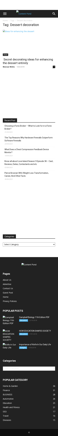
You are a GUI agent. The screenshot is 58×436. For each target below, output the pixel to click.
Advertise (7, 284)
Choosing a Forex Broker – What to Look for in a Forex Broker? (28, 127)
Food (5, 55)
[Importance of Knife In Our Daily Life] (10, 347)
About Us (7, 280)
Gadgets (23, 348)
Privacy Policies (10, 301)
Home (5, 20)
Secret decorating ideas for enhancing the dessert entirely (28, 61)
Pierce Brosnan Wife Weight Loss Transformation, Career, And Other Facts (27, 174)
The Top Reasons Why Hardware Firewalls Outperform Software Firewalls (29, 139)
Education (23, 320)
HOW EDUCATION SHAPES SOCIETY (35, 331)
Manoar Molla (9, 67)
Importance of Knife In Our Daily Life (35, 344)
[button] (4, 14)
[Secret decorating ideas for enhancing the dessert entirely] (29, 43)
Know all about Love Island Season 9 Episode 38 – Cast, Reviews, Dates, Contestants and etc (29, 162)
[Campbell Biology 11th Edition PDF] (10, 320)
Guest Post (8, 292)
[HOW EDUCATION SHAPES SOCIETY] (10, 335)
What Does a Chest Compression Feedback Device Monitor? (27, 151)
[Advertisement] (29, 5)
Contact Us (8, 288)
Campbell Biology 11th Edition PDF (34, 317)
